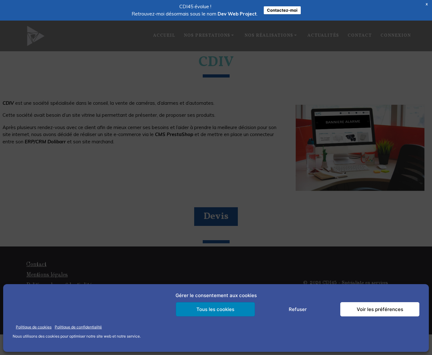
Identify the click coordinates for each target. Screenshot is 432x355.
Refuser (298, 309)
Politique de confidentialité (78, 327)
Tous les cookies (215, 309)
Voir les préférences (380, 309)
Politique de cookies (34, 327)
